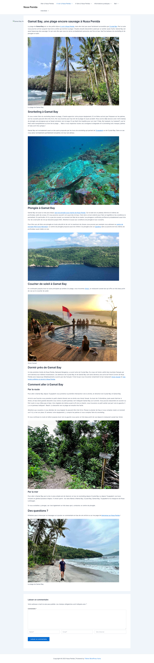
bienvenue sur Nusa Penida (110, 515)
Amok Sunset (115, 377)
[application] (71, 3)
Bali (115, 3)
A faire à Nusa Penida (82, 3)
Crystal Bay (113, 26)
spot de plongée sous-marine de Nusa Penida (70, 213)
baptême (98, 227)
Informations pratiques (102, 3)
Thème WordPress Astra (93, 658)
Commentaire (32, 608)
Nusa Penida (30, 7)
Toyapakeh (99, 130)
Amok (87, 288)
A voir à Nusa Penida (64, 3)
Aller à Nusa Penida (47, 3)
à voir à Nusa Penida (67, 26)
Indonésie (44, 11)
